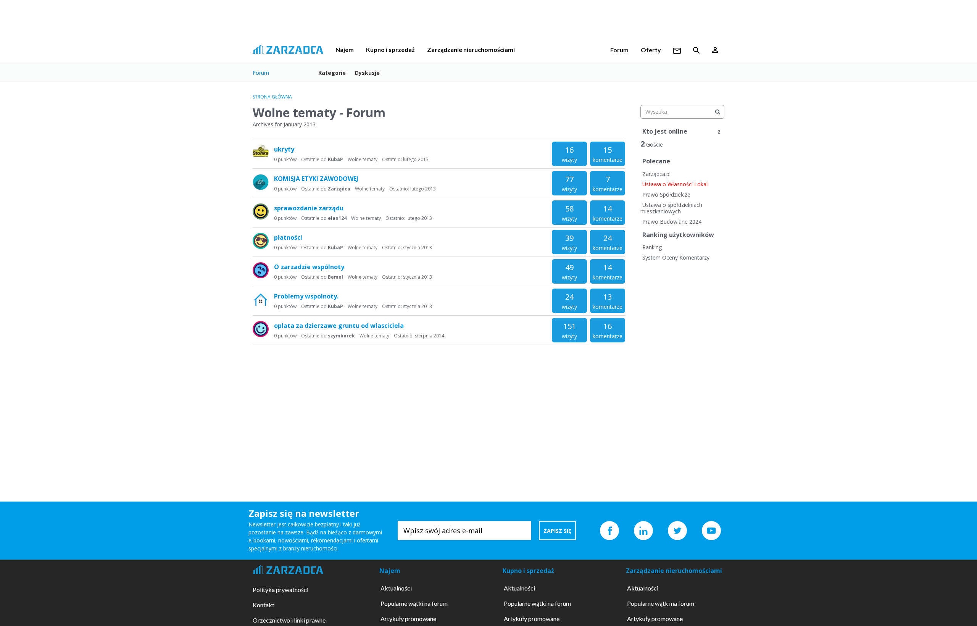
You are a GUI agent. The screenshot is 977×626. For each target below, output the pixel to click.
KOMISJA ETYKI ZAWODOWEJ (316, 178)
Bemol (335, 277)
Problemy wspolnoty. (306, 296)
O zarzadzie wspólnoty (309, 267)
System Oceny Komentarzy (675, 257)
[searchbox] (682, 112)
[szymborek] (261, 329)
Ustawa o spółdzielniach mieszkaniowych (671, 208)
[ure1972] (261, 300)
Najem (344, 49)
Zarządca (339, 189)
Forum (619, 49)
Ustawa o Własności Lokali (675, 184)
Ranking (652, 247)
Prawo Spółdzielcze (666, 194)
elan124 (337, 218)
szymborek (341, 335)
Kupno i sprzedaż (390, 49)
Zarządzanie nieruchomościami (471, 49)
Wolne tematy (362, 159)
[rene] (261, 270)
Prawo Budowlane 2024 (671, 221)
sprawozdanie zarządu (308, 208)
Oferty (651, 49)
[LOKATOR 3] (261, 182)
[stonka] (261, 153)
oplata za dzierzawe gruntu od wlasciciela (339, 325)
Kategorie (332, 72)
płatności (288, 237)
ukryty (284, 149)
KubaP (335, 159)
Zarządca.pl (656, 173)
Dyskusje (367, 72)
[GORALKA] (261, 241)
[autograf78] (261, 211)
